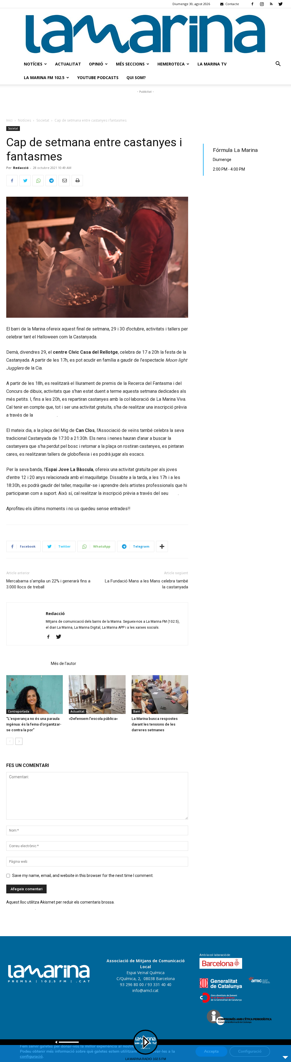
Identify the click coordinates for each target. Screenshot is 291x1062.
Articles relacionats (27, 663)
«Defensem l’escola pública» (93, 719)
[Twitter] (280, 4)
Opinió (96, 64)
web (173, 493)
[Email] (64, 180)
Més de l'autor (63, 663)
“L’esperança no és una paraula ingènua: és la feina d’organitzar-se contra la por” (33, 724)
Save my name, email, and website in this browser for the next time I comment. (82, 875)
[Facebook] (252, 4)
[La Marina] (145, 32)
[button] (278, 64)
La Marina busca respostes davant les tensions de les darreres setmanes (155, 724)
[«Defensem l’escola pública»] (97, 694)
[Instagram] (261, 4)
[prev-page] (9, 741)
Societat (42, 120)
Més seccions (130, 64)
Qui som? (136, 77)
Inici (9, 120)
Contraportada (18, 711)
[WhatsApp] (38, 180)
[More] (162, 546)
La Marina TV (212, 64)
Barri (136, 711)
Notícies (33, 64)
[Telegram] (51, 180)
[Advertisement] (145, 103)
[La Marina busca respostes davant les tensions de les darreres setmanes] (160, 694)
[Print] (77, 180)
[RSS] (271, 4)
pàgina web (45, 415)
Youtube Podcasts (98, 77)
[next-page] (18, 741)
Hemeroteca (171, 64)
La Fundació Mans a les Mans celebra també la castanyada (146, 584)
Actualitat (68, 64)
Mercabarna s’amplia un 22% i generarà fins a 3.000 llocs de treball (48, 584)
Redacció (20, 168)
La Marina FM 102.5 (44, 77)
